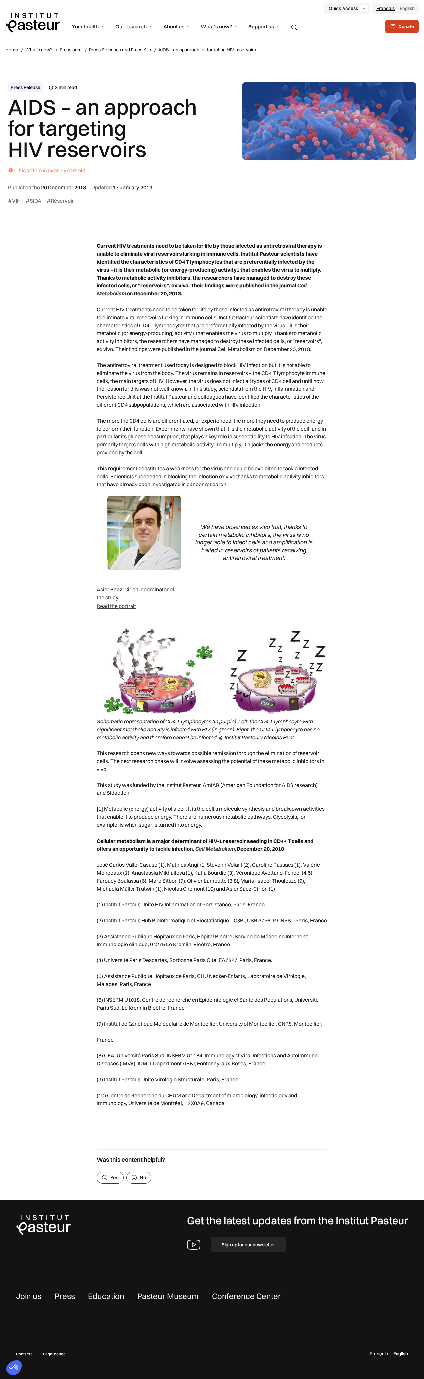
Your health (85, 26)
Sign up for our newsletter (248, 1245)
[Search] (294, 27)
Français (385, 8)
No (143, 1177)
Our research (131, 26)
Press (65, 1296)
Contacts (24, 1354)
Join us (28, 1296)
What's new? (216, 26)
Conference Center (246, 1296)
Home (11, 50)
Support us (261, 26)
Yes (114, 1177)
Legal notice (54, 1354)
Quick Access (343, 8)
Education (106, 1296)
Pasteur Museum (168, 1296)
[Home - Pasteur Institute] (32, 22)
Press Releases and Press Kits (120, 50)
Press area (71, 50)
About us (173, 26)
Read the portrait (116, 606)
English (407, 8)
